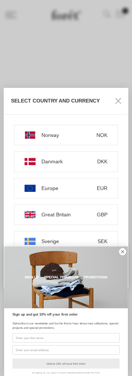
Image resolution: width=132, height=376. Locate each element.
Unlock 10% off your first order (66, 363)
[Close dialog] (122, 252)
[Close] (118, 101)
